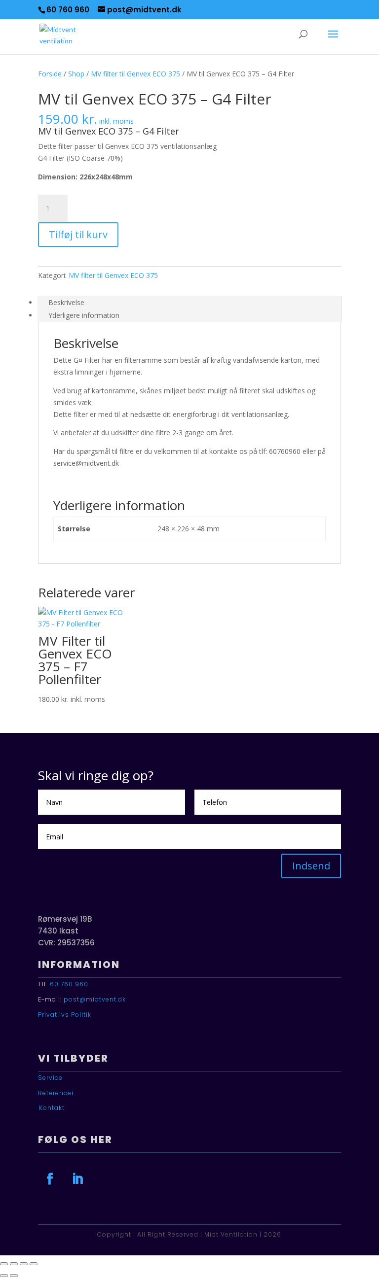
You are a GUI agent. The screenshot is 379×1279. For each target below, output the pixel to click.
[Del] (24, 1263)
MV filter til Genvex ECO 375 (135, 73)
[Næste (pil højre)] (14, 1275)
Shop (76, 73)
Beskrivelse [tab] (66, 302)
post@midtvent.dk (95, 999)
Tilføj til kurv (78, 234)
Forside (50, 73)
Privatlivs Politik (64, 1014)
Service (50, 1077)
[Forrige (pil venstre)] (4, 1275)
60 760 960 (69, 984)
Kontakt (52, 1108)
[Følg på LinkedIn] (77, 1179)
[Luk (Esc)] (34, 1263)
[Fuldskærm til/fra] (14, 1263)
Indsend (311, 865)
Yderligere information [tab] (83, 315)
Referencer (56, 1093)
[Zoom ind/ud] (4, 1263)
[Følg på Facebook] (50, 1179)
